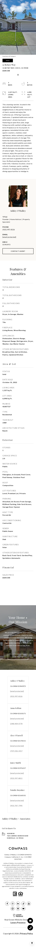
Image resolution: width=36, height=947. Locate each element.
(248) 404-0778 (16, 724)
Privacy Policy (26, 933)
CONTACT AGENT (18, 251)
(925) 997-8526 (8, 229)
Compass (29, 865)
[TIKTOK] (23, 904)
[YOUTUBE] (23, 909)
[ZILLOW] (29, 904)
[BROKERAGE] (13, 909)
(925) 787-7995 (16, 805)
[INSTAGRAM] (13, 904)
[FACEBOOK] (7, 904)
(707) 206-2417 (16, 751)
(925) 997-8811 (16, 778)
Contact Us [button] (18, 657)
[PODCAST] (18, 909)
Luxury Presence (18, 922)
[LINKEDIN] (18, 904)
